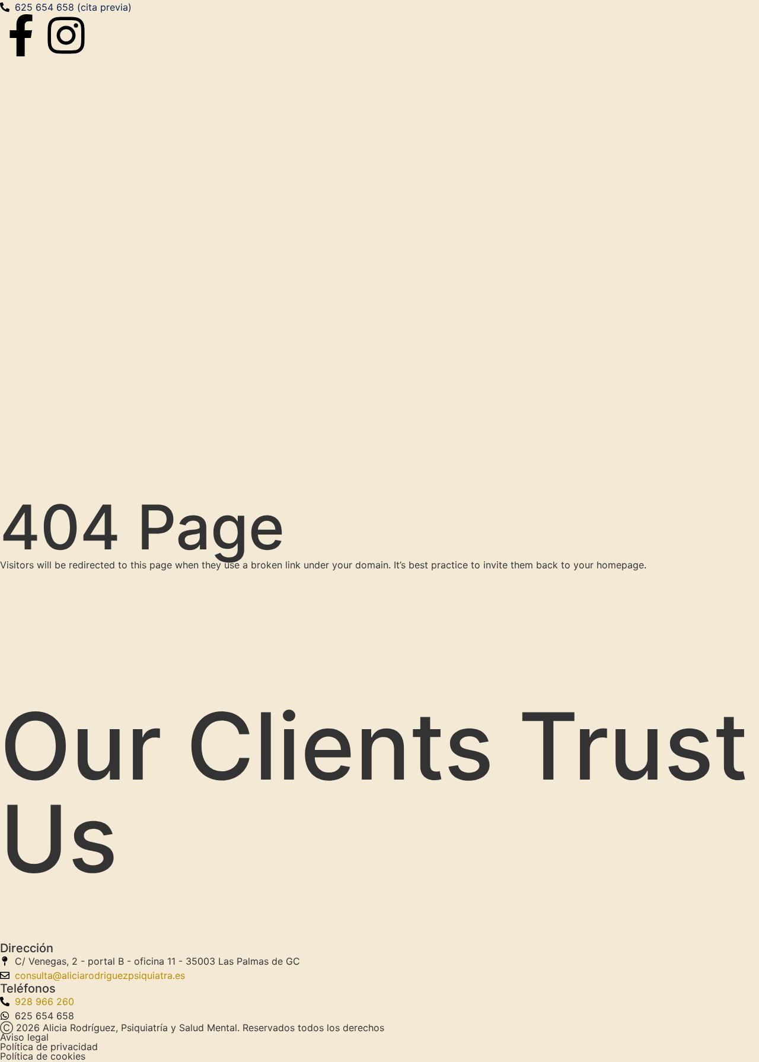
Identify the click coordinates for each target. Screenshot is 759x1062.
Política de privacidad (49, 1047)
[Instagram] (66, 35)
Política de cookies (42, 1056)
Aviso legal (24, 1037)
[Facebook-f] (21, 35)
